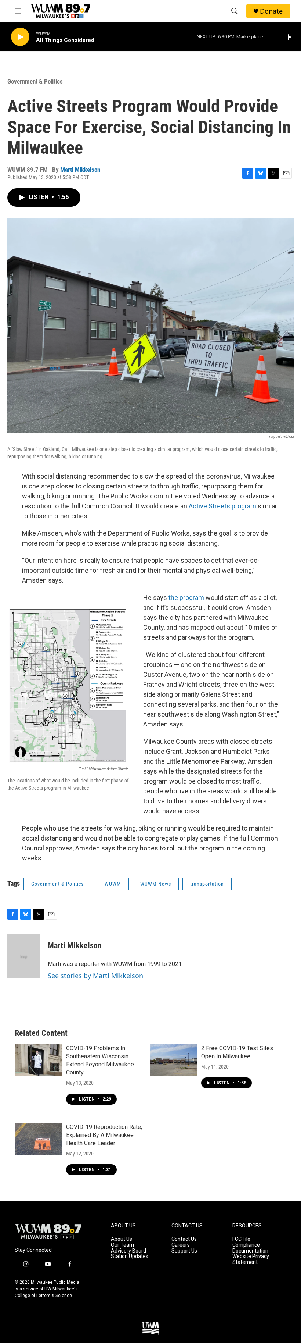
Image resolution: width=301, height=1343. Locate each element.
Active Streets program (222, 506)
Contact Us (184, 1239)
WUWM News (155, 884)
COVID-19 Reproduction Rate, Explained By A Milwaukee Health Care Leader (104, 1135)
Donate (271, 11)
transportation (207, 884)
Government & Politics (35, 81)
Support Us (184, 1251)
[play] (20, 37)
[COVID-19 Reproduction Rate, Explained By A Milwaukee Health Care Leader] (38, 1139)
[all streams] (290, 36)
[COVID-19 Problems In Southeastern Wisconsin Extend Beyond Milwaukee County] (38, 1060)
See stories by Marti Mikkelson (95, 975)
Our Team (122, 1245)
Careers (180, 1245)
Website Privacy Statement (250, 1259)
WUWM (113, 884)
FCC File (241, 1239)
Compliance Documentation (250, 1248)
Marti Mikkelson (80, 169)
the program (186, 597)
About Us (121, 1239)
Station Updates (129, 1256)
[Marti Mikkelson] (23, 956)
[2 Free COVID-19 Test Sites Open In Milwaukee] (173, 1060)
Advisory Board (128, 1251)
